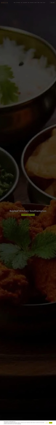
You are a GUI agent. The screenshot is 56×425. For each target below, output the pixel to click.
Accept (51, 422)
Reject (47, 422)
